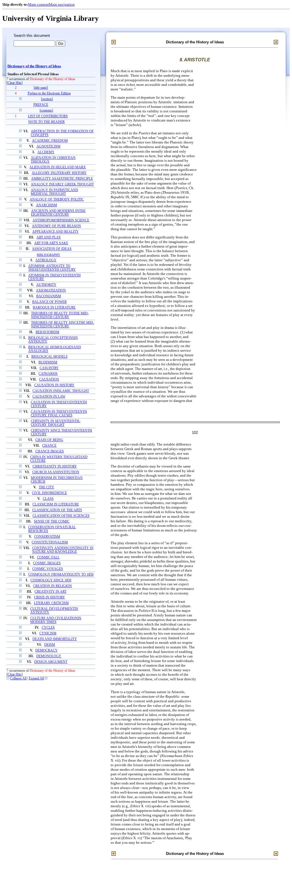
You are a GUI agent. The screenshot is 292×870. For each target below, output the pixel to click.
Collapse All (18, 678)
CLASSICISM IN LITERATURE (56, 504)
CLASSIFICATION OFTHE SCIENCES (61, 516)
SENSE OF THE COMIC (52, 521)
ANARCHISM (46, 205)
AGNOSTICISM (48, 146)
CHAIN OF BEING (49, 440)
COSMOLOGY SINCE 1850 (51, 580)
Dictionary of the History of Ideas (34, 66)
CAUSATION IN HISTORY (54, 385)
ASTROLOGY (45, 260)
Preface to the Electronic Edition (49, 93)
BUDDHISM (47, 362)
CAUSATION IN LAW (49, 396)
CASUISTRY (49, 368)
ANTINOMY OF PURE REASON (56, 226)
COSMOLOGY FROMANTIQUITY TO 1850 (61, 574)
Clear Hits (14, 83)
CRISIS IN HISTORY (49, 597)
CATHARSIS (48, 374)
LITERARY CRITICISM (51, 603)
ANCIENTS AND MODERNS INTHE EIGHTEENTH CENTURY (58, 213)
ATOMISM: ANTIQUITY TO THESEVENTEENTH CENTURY (52, 268)
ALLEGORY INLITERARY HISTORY (59, 173)
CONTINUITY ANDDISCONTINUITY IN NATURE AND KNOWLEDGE (63, 550)
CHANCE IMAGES (49, 451)
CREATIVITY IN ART (50, 592)
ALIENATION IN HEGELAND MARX (57, 167)
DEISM (49, 645)
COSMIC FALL (48, 557)
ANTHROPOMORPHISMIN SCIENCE (61, 220)
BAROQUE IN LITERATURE (54, 307)
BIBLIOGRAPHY (48, 254)
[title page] (41, 88)
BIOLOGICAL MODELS (49, 357)
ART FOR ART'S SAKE (51, 243)
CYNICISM (47, 633)
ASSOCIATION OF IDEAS (52, 249)
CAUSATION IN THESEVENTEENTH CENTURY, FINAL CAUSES (59, 413)
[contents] (46, 110)
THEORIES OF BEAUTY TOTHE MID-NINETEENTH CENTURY (60, 315)
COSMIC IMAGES (47, 563)
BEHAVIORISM (47, 332)
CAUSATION (49, 379)
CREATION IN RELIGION (52, 586)
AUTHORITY (46, 285)
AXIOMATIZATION (51, 290)
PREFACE (40, 105)
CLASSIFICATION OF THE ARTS (57, 510)
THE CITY (46, 487)
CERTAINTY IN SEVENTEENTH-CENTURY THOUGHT (55, 423)
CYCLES (48, 628)
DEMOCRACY (46, 650)
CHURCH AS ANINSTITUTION (55, 472)
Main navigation (62, 4)
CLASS (48, 499)
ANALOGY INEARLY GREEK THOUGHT (62, 184)
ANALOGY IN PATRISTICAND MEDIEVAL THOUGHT (54, 192)
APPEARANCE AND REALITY (55, 232)
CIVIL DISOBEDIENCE (49, 493)
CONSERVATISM (47, 537)
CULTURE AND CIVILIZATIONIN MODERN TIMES (55, 620)
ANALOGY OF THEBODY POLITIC (57, 199)
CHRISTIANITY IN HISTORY (55, 466)
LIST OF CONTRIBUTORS (48, 116)
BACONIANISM (48, 296)
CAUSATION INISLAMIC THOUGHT (61, 391)
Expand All (36, 678)
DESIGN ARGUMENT (50, 662)
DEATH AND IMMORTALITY (55, 639)
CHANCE (49, 446)
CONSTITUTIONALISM (50, 542)
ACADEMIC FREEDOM (50, 141)
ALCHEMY (45, 152)
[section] (47, 99)
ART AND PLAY (48, 237)
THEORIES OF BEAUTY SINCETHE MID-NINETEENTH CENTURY (62, 324)
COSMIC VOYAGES (47, 569)
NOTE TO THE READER (46, 122)
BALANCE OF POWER (49, 302)
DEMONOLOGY (48, 656)
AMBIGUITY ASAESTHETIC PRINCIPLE (62, 179)
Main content (38, 4)
